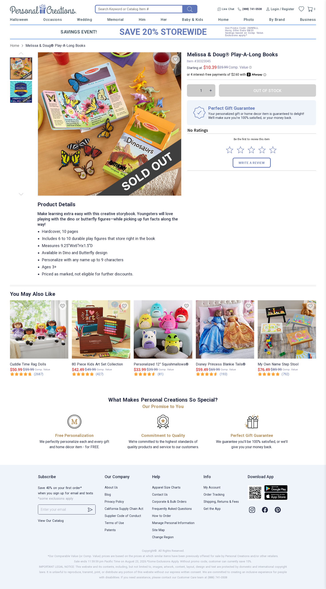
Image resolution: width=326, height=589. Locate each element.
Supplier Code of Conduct (123, 516)
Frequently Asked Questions (172, 508)
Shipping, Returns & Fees (221, 501)
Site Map (158, 530)
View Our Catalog (51, 521)
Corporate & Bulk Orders (169, 501)
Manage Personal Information (173, 523)
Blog (108, 494)
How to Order (161, 516)
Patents (110, 530)
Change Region (163, 537)
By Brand (277, 20)
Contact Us (160, 494)
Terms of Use (114, 523)
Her (164, 20)
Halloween (19, 20)
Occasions (52, 20)
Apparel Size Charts (166, 487)
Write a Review (252, 163)
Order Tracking (214, 494)
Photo (249, 20)
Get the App (212, 508)
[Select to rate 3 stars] (251, 150)
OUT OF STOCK (267, 90)
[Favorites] (301, 9)
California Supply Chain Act (124, 508)
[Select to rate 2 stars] (240, 150)
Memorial (115, 20)
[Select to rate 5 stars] (273, 150)
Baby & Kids (192, 20)
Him (142, 20)
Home (223, 20)
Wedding (84, 20)
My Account (212, 487)
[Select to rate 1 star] (230, 150)
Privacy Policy (114, 501)
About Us (111, 487)
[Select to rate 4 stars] (262, 150)
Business (308, 20)
